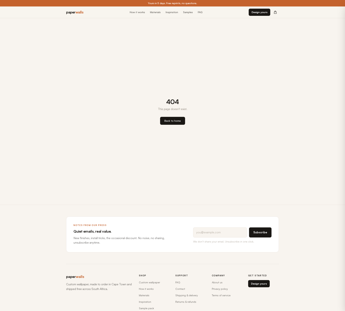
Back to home (172, 120)
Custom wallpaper (149, 282)
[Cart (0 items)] (275, 12)
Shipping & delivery (186, 295)
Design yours (259, 12)
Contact (180, 288)
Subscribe (260, 232)
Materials (155, 12)
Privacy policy (220, 288)
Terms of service (221, 295)
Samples (188, 12)
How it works (137, 12)
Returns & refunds (185, 301)
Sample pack (146, 308)
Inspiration (172, 12)
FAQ (200, 12)
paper (74, 12)
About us (217, 282)
